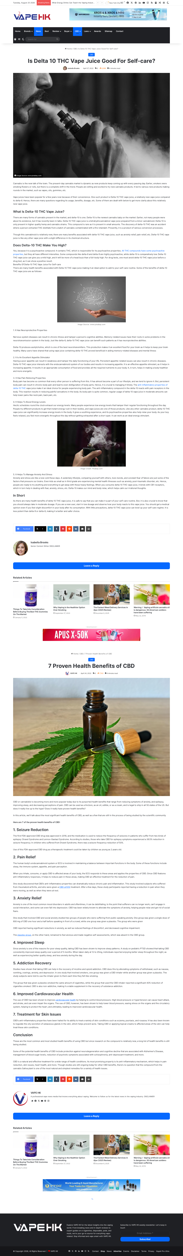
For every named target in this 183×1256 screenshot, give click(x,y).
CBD (77, 31)
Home (17, 31)
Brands (27, 31)
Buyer (67, 31)
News (38, 31)
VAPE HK (54, 1251)
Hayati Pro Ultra (162, 1251)
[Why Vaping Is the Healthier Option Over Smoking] (71, 594)
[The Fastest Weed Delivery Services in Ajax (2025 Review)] (112, 594)
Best (47, 31)
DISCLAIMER (55, 546)
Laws (86, 31)
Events (126, 1251)
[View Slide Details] (91, 635)
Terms (143, 1251)
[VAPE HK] (32, 16)
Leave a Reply (91, 565)
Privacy (151, 1251)
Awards (97, 31)
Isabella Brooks (74, 68)
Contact (119, 31)
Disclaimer (135, 1251)
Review (56, 31)
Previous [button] (73, 15)
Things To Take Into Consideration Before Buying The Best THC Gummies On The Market (30, 611)
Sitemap (108, 31)
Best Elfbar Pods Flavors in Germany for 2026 (71, 3)
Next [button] (164, 15)
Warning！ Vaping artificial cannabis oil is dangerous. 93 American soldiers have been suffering (152, 610)
